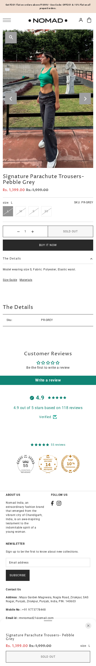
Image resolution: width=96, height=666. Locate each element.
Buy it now (48, 245)
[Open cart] (89, 20)
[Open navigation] (8, 20)
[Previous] (11, 98)
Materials (26, 280)
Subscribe (18, 575)
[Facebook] (52, 503)
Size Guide (10, 280)
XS (46, 211)
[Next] (85, 98)
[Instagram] (59, 503)
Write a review (48, 380)
